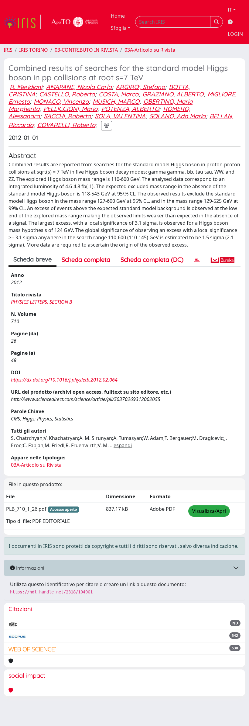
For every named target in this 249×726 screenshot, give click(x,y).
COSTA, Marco (118, 94)
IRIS (8, 50)
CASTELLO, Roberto (67, 94)
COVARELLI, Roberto (66, 125)
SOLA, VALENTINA (120, 116)
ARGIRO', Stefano (140, 87)
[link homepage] (22, 22)
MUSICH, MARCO (116, 101)
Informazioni (29, 568)
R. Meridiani (26, 87)
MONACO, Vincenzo (61, 101)
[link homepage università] (75, 22)
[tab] (197, 259)
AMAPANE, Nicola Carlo (79, 87)
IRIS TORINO (33, 50)
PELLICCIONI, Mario (70, 108)
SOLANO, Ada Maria (177, 116)
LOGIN (235, 34)
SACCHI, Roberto (67, 116)
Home (118, 15)
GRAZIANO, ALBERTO (172, 94)
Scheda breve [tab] (32, 259)
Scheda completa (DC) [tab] (152, 259)
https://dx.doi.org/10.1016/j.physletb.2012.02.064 (64, 379)
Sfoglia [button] (119, 28)
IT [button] (230, 9)
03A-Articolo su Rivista (149, 50)
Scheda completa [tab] (86, 259)
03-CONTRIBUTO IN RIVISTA (86, 50)
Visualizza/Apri (209, 511)
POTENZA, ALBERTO (130, 108)
